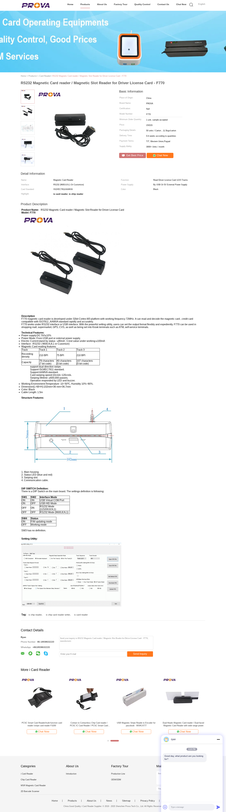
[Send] (218, 807)
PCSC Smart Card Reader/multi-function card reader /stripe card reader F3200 (42, 724)
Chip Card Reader (28, 779)
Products (85, 4)
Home (70, 4)
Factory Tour (120, 4)
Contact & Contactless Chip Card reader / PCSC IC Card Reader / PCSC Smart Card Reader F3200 (89, 724)
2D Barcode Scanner (30, 791)
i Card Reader (27, 774)
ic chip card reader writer (58, 614)
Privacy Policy (147, 801)
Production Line (118, 774)
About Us (102, 4)
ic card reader (81, 614)
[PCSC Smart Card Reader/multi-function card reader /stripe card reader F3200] (42, 698)
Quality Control (142, 4)
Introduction (71, 774)
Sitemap (126, 801)
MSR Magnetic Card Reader (33, 785)
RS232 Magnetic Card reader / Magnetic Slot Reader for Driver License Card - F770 (89, 76)
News (109, 801)
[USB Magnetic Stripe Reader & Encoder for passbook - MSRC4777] (136, 698)
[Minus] (218, 739)
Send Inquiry (140, 654)
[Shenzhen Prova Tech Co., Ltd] (36, 5)
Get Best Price (134, 155)
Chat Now (181, 4)
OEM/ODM (116, 779)
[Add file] (165, 807)
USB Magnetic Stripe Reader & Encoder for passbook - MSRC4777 (136, 724)
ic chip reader (35, 614)
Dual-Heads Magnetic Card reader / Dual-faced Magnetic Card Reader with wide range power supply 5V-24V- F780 (183, 724)
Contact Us (163, 4)
